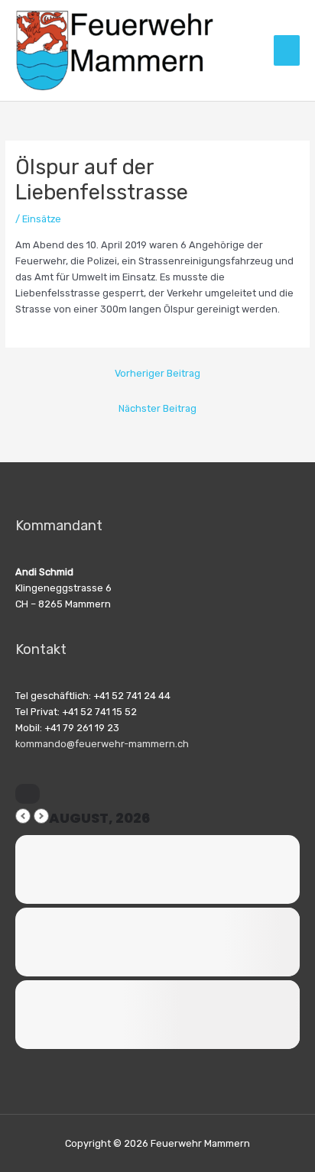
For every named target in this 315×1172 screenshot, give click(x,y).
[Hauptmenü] (287, 50)
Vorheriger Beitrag (157, 373)
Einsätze (41, 219)
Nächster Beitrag (157, 408)
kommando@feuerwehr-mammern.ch (102, 743)
